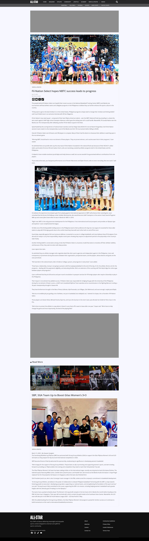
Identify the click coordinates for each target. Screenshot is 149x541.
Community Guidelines (109, 521)
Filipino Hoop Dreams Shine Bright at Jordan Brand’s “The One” (73, 380)
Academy (83, 2)
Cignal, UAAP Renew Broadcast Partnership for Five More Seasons (43, 380)
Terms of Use (106, 530)
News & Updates (93, 2)
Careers (87, 527)
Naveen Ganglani (37, 96)
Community (67, 2)
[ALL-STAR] (34, 2)
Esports (87, 5)
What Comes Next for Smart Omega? (103, 379)
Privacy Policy (106, 524)
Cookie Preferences (108, 527)
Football (80, 5)
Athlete (59, 2)
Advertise (87, 524)
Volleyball (72, 5)
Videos (103, 2)
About (86, 521)
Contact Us (87, 530)
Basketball (64, 5)
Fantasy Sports (105, 5)
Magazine (52, 2)
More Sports (95, 5)
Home (44, 2)
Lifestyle (76, 2)
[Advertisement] (74, 21)
